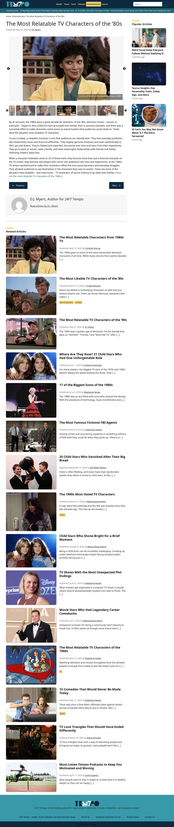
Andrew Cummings (93, 365)
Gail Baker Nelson (98, 467)
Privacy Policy (133, 817)
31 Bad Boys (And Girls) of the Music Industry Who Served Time (47, 10)
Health (59, 4)
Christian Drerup (92, 248)
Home (8, 16)
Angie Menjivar (94, 286)
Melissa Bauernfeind (96, 501)
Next (124, 68)
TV (61, 672)
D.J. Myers (36, 29)
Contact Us (150, 817)
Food (73, 4)
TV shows (78, 302)
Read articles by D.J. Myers (44, 205)
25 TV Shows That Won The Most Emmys (92, 10)
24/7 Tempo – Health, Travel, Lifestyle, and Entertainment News (47, 817)
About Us (85, 817)
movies (62, 714)
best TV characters (66, 302)
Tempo (62, 515)
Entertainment (93, 4)
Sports (105, 4)
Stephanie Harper (92, 392)
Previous (8, 68)
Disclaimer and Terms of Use (108, 817)
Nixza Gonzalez (94, 738)
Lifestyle (81, 4)
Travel (66, 4)
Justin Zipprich (91, 775)
